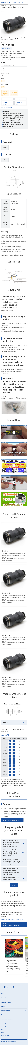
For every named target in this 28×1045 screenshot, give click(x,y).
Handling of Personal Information (8, 1041)
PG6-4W (4, 750)
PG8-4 (5, 756)
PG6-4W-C (5, 753)
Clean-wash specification (14, 93)
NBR (3, 87)
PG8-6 (5, 768)
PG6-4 (5, 741)
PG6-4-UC (5, 747)
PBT (3, 81)
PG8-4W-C (5, 765)
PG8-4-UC (5, 759)
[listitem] (5, 735)
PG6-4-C (4, 744)
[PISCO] (5, 2)
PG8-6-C (4, 771)
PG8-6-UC (5, 774)
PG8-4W (4, 762)
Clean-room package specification (5, 93)
